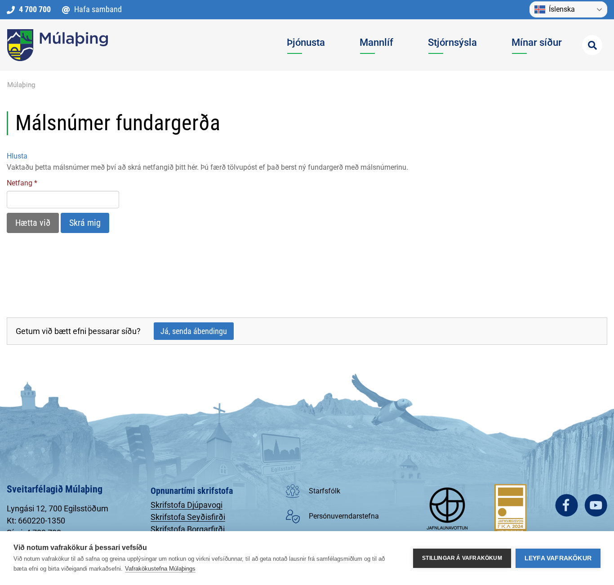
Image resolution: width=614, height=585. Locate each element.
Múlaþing (21, 85)
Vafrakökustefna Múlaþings (160, 568)
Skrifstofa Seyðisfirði (188, 517)
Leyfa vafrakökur (558, 558)
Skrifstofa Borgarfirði (188, 529)
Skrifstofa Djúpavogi (186, 505)
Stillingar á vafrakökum (462, 558)
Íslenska (562, 9)
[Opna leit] (592, 45)
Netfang (19, 183)
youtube (595, 505)
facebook (566, 505)
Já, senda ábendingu (193, 331)
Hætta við (32, 222)
